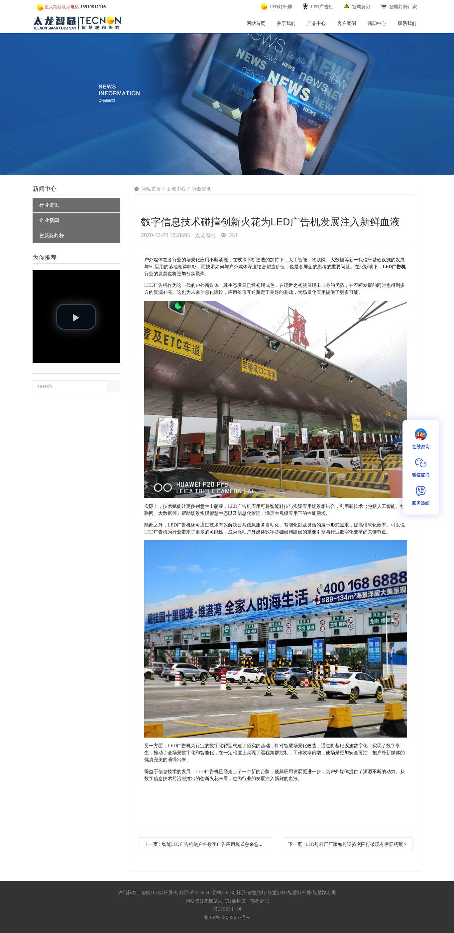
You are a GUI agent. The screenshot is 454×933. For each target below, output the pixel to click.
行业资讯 (49, 204)
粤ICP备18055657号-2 (227, 917)
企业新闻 (49, 220)
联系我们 (407, 23)
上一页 (207, 844)
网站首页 (256, 23)
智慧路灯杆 (51, 235)
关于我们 (286, 23)
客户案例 (346, 23)
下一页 (347, 844)
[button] (76, 317)
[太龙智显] (78, 21)
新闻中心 (377, 23)
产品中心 (316, 23)
